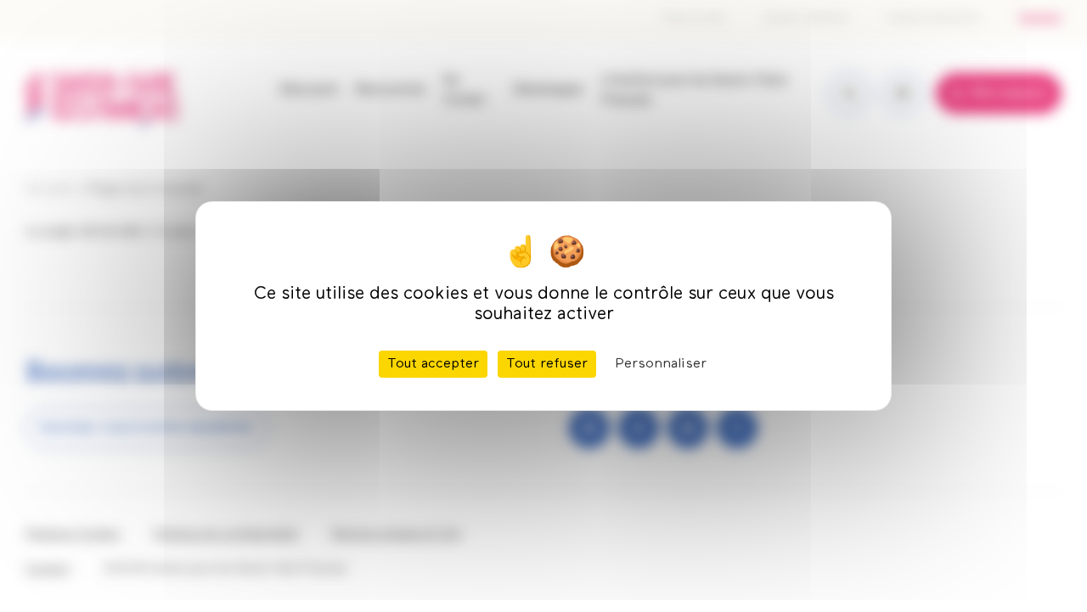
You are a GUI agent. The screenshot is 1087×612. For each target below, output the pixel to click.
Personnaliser (661, 364)
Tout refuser (547, 364)
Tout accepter (433, 364)
